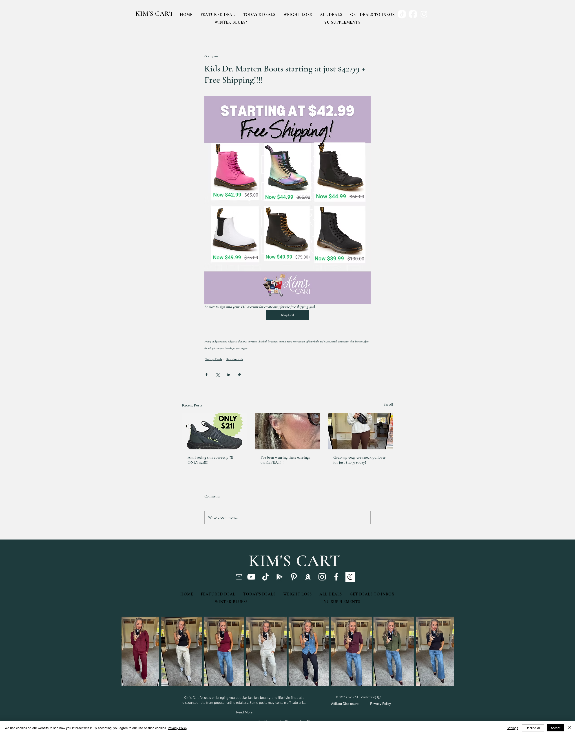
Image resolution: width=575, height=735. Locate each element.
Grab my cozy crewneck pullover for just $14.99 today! (359, 460)
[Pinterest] (294, 577)
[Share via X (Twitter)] (217, 374)
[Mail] (239, 577)
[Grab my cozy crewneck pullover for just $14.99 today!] (360, 431)
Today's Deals (213, 359)
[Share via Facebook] (206, 374)
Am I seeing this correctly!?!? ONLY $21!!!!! (210, 460)
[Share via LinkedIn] (228, 374)
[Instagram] (322, 577)
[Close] (569, 727)
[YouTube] (251, 577)
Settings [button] (512, 728)
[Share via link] (239, 374)
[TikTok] (265, 577)
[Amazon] (308, 577)
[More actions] (368, 56)
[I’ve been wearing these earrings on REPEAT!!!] (287, 431)
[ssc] (350, 577)
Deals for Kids (234, 359)
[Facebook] (336, 577)
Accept (555, 728)
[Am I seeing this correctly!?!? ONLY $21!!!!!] (214, 431)
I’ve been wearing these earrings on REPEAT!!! (285, 460)
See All (388, 404)
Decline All (533, 728)
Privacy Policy (177, 728)
